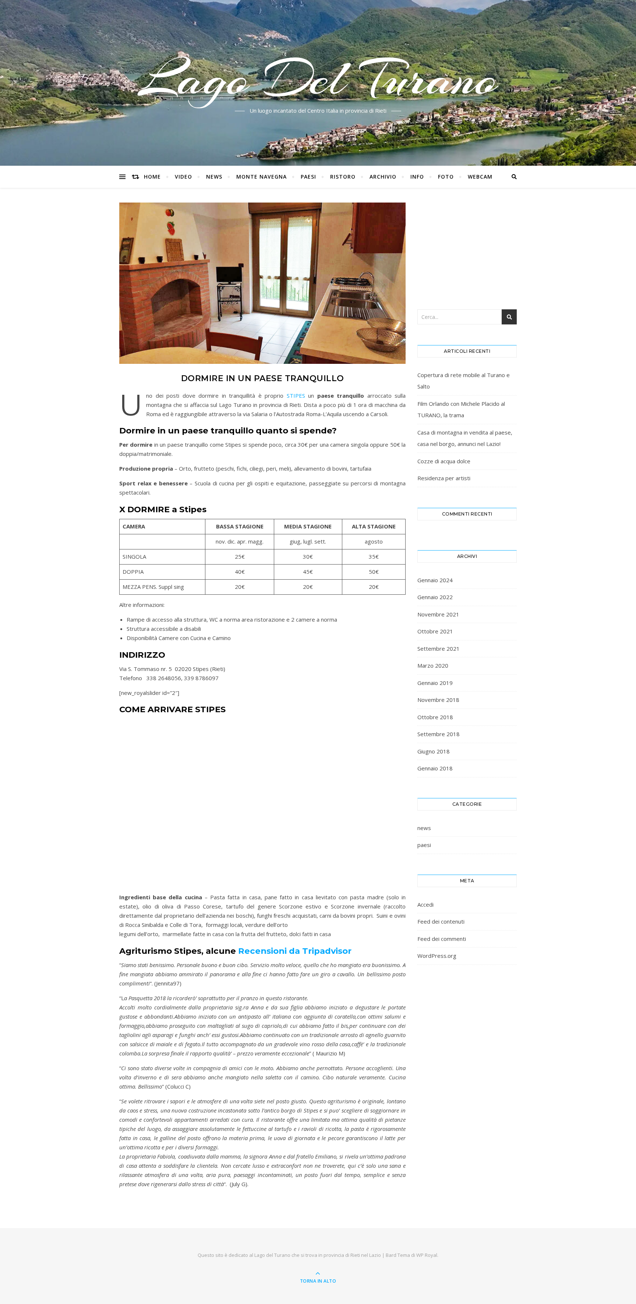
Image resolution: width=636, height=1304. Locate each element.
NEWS (214, 176)
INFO (417, 176)
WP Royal (426, 1255)
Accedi (425, 904)
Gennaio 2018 (435, 768)
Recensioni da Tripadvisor (294, 951)
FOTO (446, 176)
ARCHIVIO (383, 176)
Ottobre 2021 (435, 631)
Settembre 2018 (438, 734)
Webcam (480, 176)
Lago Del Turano (318, 78)
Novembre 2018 (438, 699)
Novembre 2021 (438, 614)
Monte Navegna (261, 176)
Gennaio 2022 (435, 597)
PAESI (308, 176)
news (424, 828)
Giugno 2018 (433, 751)
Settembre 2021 (438, 648)
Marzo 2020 (432, 665)
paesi (424, 844)
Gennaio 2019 (435, 682)
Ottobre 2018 (435, 717)
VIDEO (183, 176)
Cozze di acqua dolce (443, 461)
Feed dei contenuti (440, 921)
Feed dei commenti (441, 938)
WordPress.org (436, 955)
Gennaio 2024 (435, 580)
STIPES (296, 395)
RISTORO (343, 176)
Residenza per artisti (443, 478)
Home (152, 176)
